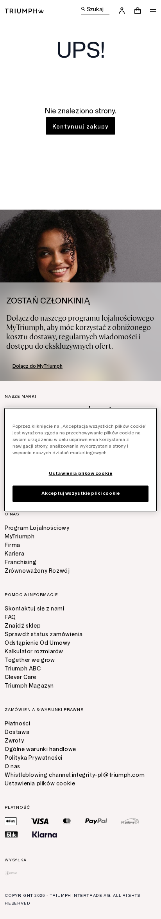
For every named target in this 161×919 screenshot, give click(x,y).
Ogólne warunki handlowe (40, 749)
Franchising (21, 562)
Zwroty (14, 741)
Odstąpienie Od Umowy (37, 643)
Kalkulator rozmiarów (34, 651)
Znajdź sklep (23, 626)
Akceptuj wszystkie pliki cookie (80, 493)
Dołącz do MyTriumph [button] (38, 366)
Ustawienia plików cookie (40, 784)
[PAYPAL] (96, 821)
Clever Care (20, 677)
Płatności (17, 724)
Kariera (14, 554)
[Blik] (11, 834)
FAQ (10, 617)
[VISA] (40, 821)
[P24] (130, 821)
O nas (12, 766)
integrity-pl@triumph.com (108, 775)
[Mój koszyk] (137, 10)
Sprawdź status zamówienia (44, 634)
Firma (12, 545)
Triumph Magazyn (29, 686)
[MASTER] (67, 821)
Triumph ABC (23, 669)
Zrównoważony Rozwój (37, 571)
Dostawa (17, 732)
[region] (80, 459)
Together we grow (30, 660)
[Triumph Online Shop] (24, 10)
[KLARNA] (44, 834)
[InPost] (11, 873)
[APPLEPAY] (11, 821)
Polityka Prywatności (34, 758)
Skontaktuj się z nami (34, 609)
